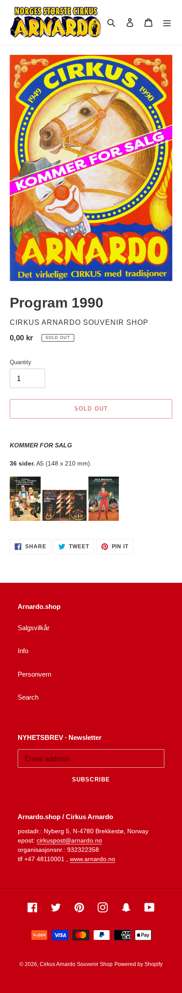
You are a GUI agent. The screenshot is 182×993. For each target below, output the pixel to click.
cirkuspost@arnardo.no (69, 840)
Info (23, 650)
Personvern (34, 674)
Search (28, 697)
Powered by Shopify (138, 964)
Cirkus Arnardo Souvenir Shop (76, 964)
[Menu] (167, 22)
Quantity (20, 362)
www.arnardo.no (92, 858)
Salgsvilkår (33, 627)
